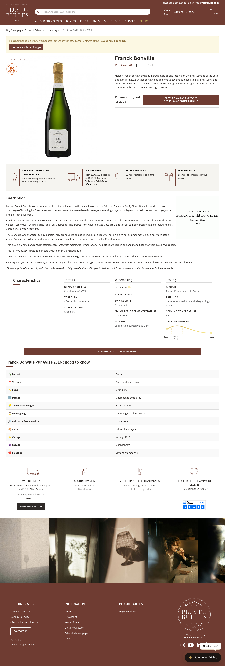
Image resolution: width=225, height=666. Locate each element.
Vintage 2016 (123, 437)
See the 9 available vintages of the (181, 100)
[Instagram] (183, 644)
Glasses (130, 21)
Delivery (69, 611)
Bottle (119, 374)
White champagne (126, 429)
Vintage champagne (127, 452)
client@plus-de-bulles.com (24, 622)
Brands (71, 21)
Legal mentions (127, 611)
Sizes (96, 21)
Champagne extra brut (128, 397)
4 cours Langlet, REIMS (22, 644)
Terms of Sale (72, 622)
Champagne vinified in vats (131, 413)
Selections (112, 21)
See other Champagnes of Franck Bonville (112, 351)
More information (31, 506)
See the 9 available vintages (26, 47)
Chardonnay (123, 444)
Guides (68, 638)
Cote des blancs (125, 382)
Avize (138, 382)
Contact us (20, 631)
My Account (71, 616)
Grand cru (121, 389)
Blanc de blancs (124, 405)
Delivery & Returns (74, 627)
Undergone (122, 421)
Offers (143, 21)
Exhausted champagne (77, 633)
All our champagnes (48, 21)
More (164, 87)
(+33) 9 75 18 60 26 (20, 611)
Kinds (84, 21)
